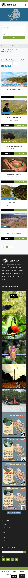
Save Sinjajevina (14, 120)
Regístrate (24, 0)
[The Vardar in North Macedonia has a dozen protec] (14, 449)
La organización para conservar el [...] (14, 205)
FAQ (4, 537)
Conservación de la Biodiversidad (11, 84)
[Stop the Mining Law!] (14, 303)
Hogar (2, 45)
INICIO (4, 524)
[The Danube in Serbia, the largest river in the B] (14, 474)
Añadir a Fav (20, 97)
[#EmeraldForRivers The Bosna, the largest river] (14, 498)
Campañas (5, 530)
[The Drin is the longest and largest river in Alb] (14, 425)
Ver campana (7, 97)
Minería (4, 226)
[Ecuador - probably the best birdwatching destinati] (14, 327)
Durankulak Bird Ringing (14, 176)
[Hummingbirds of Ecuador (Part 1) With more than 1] (14, 352)
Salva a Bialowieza (14, 148)
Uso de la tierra (6, 113)
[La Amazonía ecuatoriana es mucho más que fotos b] (14, 376)
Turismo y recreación (8, 197)
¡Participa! (5, 532)
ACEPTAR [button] (14, 576)
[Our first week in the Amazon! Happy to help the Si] (14, 400)
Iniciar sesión (17, 0)
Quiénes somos (6, 527)
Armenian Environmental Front (14, 233)
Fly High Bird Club (14, 92)
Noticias (5, 535)
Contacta (5, 540)
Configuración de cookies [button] (18, 574)
